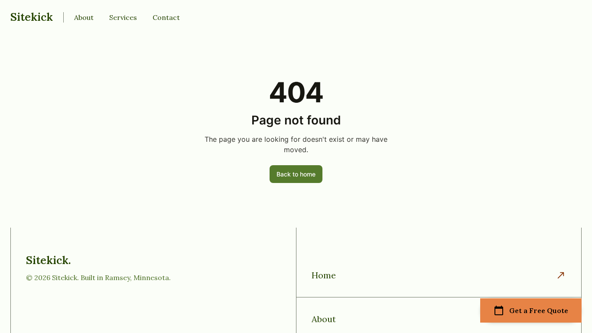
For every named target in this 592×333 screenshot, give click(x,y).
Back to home (296, 174)
